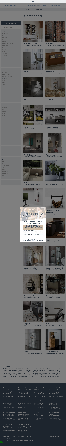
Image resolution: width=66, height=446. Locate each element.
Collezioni (13, 5)
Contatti (60, 5)
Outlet (55, 5)
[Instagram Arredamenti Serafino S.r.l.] (33, 1)
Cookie (8, 438)
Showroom (43, 5)
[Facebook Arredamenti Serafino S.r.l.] (29, 1)
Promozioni (50, 5)
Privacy (4, 438)
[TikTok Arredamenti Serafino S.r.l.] (36, 1)
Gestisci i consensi (15, 438)
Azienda (7, 5)
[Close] (54, 205)
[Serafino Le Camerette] (21, 5)
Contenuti (37, 5)
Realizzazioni (30, 5)
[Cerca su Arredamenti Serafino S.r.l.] (64, 5)
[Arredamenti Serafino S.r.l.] (3, 5)
